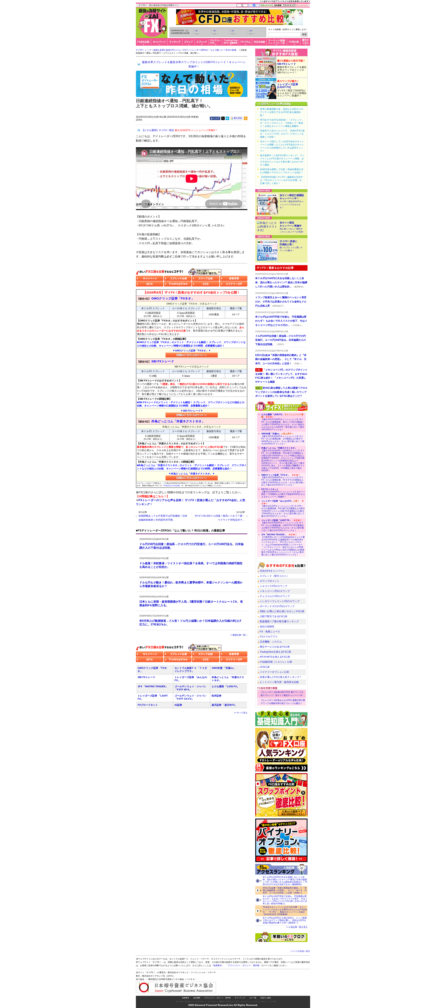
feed (245, 118)
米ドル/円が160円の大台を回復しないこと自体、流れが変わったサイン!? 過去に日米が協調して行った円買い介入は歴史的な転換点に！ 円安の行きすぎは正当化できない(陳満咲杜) (285, 881)
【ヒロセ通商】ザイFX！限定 (180, 130)
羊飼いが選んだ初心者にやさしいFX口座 (282, 611)
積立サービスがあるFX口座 (275, 646)
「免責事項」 (217, 965)
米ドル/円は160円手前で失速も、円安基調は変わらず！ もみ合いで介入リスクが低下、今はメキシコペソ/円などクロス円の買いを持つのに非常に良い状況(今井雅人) (285, 900)
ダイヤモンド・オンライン (206, 1001)
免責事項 (185, 998)
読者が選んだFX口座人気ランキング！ (281, 677)
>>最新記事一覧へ (238, 635)
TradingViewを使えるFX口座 (275, 651)
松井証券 (216, 695)
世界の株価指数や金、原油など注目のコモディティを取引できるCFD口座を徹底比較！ (281, 112)
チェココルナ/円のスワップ (275, 596)
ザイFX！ (274, 1001)
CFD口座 (265, 666)
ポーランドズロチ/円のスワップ (277, 606)
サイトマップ (240, 998)
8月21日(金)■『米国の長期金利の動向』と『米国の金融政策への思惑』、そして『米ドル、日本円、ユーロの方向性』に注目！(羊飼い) (285, 890)
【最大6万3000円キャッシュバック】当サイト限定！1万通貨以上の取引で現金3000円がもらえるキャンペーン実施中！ (283, 493)
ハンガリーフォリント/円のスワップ (279, 601)
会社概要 (196, 998)
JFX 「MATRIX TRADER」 (153, 686)
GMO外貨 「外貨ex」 (224, 668)
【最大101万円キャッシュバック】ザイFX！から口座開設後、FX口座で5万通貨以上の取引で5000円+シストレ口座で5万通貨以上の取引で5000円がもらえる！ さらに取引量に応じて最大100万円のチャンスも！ (283, 508)
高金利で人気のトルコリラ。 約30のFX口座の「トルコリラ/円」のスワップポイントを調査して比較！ (282, 133)
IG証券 (178, 704)
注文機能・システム (271, 641)
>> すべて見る (240, 713)
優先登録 (238, 118)
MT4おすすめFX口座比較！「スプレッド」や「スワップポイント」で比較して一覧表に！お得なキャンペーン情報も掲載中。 (282, 123)
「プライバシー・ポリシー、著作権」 (243, 965)
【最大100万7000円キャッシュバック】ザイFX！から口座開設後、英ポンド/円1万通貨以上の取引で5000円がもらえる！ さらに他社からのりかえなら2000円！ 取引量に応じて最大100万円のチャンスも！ (282, 422)
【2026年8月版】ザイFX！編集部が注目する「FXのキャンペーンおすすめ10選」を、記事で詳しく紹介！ (282, 180)
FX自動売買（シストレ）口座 (276, 661)
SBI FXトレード (146, 677)
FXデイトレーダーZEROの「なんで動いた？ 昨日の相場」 (210, 50)
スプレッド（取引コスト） (274, 576)
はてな (227, 118)
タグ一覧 (252, 998)
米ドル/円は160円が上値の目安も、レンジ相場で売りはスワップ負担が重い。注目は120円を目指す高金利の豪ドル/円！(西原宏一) (285, 920)
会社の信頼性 (267, 626)
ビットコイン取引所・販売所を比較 (279, 682)
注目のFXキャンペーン (272, 570)
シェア (216, 118)
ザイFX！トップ (143, 50)
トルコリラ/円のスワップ (273, 586)
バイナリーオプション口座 (274, 672)
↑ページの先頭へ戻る (300, 951)
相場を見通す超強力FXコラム (167, 50)
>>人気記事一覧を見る (296, 927)
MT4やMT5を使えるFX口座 (275, 656)
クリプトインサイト (260, 1001)
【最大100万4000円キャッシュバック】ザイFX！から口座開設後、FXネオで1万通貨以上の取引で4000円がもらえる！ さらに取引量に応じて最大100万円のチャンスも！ (282, 480)
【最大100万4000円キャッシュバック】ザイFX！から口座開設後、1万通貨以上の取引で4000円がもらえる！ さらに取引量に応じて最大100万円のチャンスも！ (282, 438)
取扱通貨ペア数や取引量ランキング (279, 621)
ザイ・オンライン (242, 1001)
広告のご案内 (265, 998)
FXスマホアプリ (269, 636)
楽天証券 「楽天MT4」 (224, 704)
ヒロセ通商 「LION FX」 (225, 686)
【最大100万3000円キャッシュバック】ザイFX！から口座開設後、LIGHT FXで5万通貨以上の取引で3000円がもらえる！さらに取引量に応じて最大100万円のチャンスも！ (282, 525)
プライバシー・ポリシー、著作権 (217, 998)
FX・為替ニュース (270, 631)
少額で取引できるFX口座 (273, 616)
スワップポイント (269, 581)
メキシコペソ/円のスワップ (275, 591)
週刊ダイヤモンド (226, 1001)
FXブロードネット (148, 704)
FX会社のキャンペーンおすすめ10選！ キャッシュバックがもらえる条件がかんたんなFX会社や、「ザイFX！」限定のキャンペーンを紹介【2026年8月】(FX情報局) (285, 911)
